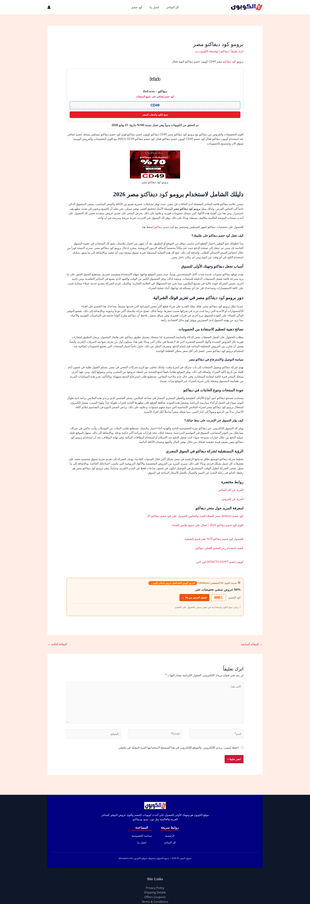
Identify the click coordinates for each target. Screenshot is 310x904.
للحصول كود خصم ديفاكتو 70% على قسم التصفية (214, 539)
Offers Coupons (155, 897)
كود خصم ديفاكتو (164, 227)
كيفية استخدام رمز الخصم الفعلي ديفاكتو (219, 548)
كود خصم (136, 7)
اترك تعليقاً (237, 51)
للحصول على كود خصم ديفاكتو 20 (167, 516)
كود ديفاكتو (229, 61)
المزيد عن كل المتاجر (230, 490)
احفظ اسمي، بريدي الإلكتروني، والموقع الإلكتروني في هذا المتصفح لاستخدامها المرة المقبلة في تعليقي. (178, 747)
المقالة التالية (57, 644)
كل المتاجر (172, 7)
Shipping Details (155, 892)
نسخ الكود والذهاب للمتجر (155, 114)
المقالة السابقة (251, 644)
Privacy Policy (155, 888)
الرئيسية (169, 835)
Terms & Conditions (155, 902)
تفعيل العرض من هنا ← (194, 597)
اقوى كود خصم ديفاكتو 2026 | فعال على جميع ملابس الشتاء (207, 525)
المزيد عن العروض (232, 499)
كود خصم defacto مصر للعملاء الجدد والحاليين (215, 516)
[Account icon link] (49, 7)
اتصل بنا (154, 7)
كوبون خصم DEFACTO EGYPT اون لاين (219, 562)
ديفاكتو (224, 51)
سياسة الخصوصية (141, 835)
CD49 (155, 105)
